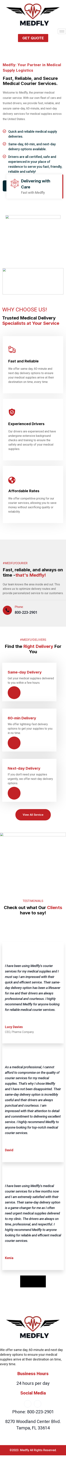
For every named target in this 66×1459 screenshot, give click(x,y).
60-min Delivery (22, 718)
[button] (33, 38)
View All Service (33, 814)
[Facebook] (27, 1403)
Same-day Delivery (25, 672)
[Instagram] (37, 1403)
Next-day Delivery (24, 768)
